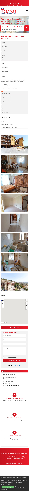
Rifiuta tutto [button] (21, 487)
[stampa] (9, 365)
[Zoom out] (27, 307)
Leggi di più (24, 480)
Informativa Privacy (9, 453)
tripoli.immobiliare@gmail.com (16, 1)
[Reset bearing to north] (27, 309)
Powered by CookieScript (5, 489)
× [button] (27, 477)
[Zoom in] (27, 305)
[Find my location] (27, 303)
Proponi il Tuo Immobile (14, 418)
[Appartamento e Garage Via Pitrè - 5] (14, 223)
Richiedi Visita (15, 327)
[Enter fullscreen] (27, 300)
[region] (14, 311)
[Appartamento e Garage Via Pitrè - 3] (14, 183)
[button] (14, 484)
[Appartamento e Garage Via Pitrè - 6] (14, 242)
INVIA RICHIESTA (15, 360)
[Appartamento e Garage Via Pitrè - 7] (14, 262)
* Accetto (11, 357)
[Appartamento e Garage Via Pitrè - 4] (14, 203)
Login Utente (11, 5)
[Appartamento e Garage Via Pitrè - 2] (14, 164)
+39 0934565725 (15, 3)
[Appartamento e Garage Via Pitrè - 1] (14, 144)
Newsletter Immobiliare (14, 436)
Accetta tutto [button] (8, 487)
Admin (2, 453)
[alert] (14, 483)
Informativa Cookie (19, 453)
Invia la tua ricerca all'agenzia (14, 398)
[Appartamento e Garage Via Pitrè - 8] (14, 282)
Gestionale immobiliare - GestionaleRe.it (14, 463)
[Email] (11, 365)
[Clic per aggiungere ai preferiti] (26, 27)
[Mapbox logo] (4, 322)
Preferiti (20, 5)
